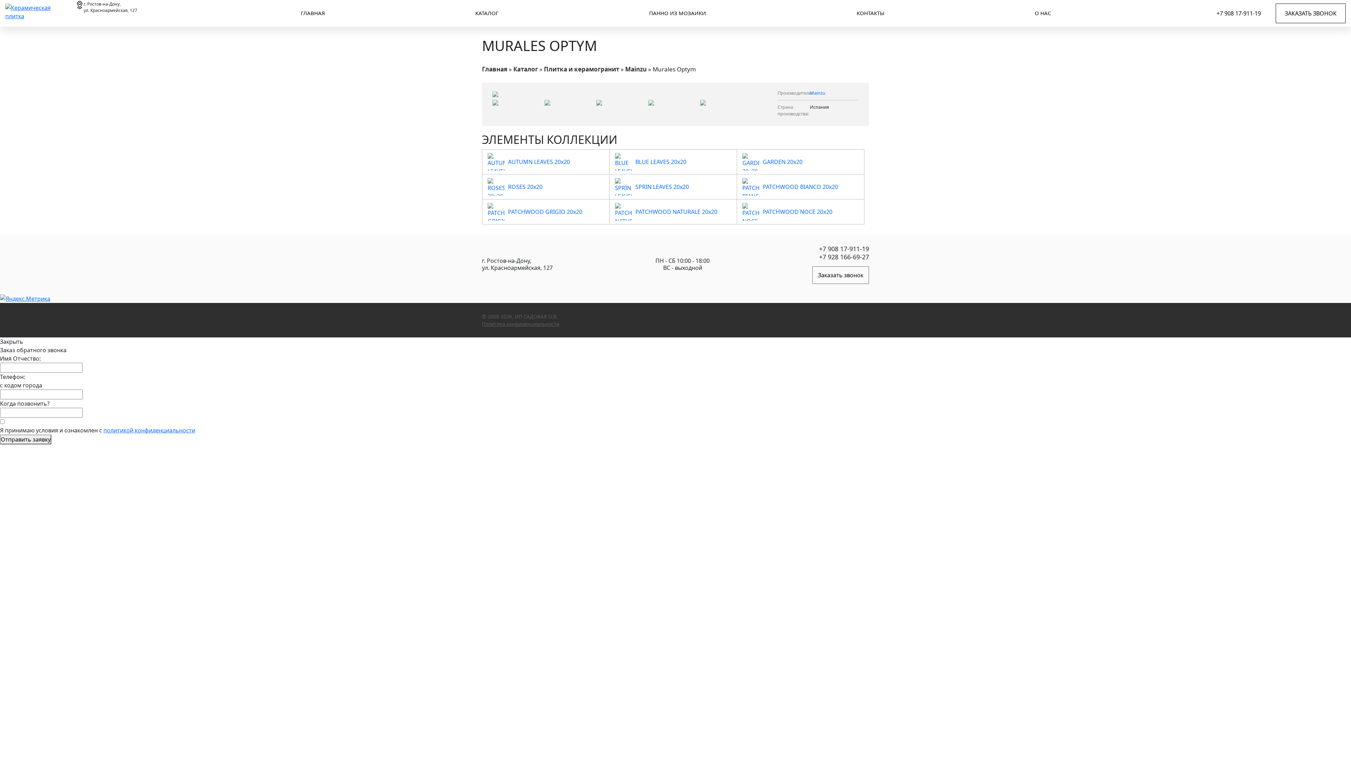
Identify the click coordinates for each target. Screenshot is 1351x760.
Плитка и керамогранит (581, 69)
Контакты (870, 13)
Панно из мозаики (677, 13)
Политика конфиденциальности (520, 324)
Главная (313, 13)
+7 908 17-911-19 (1239, 13)
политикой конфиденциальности (149, 430)
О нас (1043, 13)
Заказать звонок (1311, 13)
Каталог (487, 13)
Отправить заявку (26, 439)
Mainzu (636, 69)
